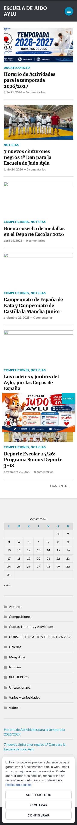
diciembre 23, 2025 (17, 317)
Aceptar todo (39, 795)
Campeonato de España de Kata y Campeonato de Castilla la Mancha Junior (33, 305)
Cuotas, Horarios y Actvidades (31, 626)
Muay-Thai (17, 657)
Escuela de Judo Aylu (25, 11)
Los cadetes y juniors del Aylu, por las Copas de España (31, 382)
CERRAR (68, 398)
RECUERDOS (19, 677)
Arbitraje (15, 606)
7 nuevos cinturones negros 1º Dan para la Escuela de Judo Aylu (27, 157)
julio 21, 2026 (13, 92)
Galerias (15, 647)
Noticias (11, 145)
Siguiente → (60, 485)
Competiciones (16, 222)
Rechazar (38, 805)
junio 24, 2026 (13, 169)
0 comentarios (35, 92)
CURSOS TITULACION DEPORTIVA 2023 (40, 637)
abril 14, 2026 (13, 240)
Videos (14, 707)
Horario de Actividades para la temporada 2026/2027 (29, 80)
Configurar (38, 815)
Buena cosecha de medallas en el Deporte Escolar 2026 (34, 231)
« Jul (7, 585)
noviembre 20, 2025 (17, 472)
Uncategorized (17, 67)
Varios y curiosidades (24, 697)
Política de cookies (18, 784)
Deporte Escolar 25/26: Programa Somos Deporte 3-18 (33, 459)
